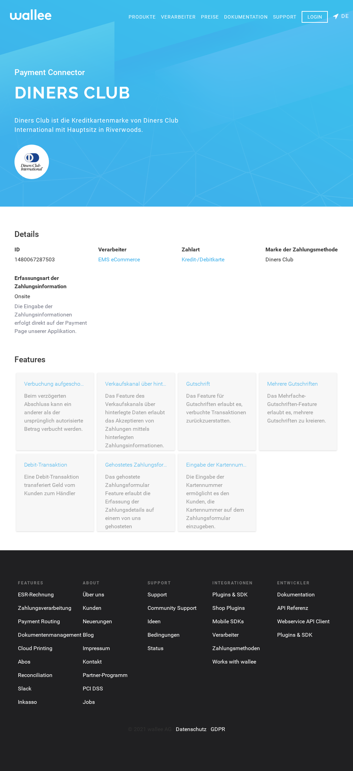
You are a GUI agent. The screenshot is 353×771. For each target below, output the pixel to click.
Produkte (142, 17)
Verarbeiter (178, 17)
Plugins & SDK (230, 594)
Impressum (96, 648)
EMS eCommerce (119, 259)
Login (314, 17)
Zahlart (191, 249)
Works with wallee (234, 661)
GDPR (218, 729)
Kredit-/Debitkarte (203, 259)
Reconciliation (35, 675)
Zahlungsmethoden (236, 648)
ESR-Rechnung (36, 594)
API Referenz (292, 608)
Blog (88, 635)
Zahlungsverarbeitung (44, 608)
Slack (24, 688)
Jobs (89, 702)
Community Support (172, 608)
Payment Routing (39, 621)
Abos (24, 661)
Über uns (93, 594)
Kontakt (92, 661)
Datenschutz (191, 729)
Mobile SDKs (228, 621)
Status (155, 648)
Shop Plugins (228, 608)
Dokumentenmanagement (49, 635)
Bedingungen (164, 635)
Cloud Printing (35, 648)
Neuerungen (97, 621)
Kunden (92, 608)
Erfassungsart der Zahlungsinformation (40, 282)
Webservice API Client (303, 621)
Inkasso (27, 702)
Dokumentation (246, 17)
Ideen (154, 621)
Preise (210, 17)
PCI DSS (93, 688)
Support (284, 17)
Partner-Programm (105, 675)
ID (17, 249)
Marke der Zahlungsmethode (301, 249)
